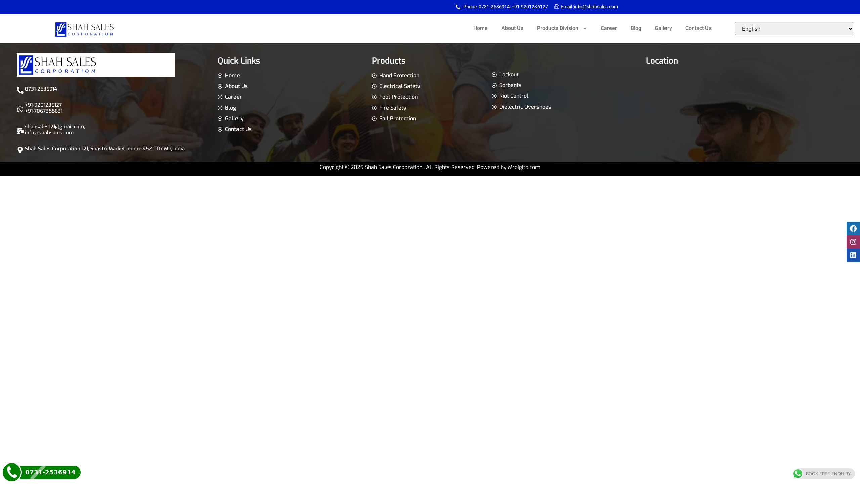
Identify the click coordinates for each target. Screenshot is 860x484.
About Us (512, 28)
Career (609, 28)
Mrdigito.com (524, 167)
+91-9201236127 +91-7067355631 (43, 108)
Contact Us (698, 28)
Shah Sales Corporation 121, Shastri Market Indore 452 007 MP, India (105, 148)
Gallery (663, 28)
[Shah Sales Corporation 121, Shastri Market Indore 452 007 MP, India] (20, 150)
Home (480, 28)
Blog (636, 28)
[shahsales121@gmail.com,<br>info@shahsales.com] (20, 131)
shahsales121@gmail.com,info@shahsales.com (55, 129)
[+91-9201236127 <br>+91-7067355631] (20, 109)
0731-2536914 (41, 89)
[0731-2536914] (20, 90)
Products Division (557, 28)
